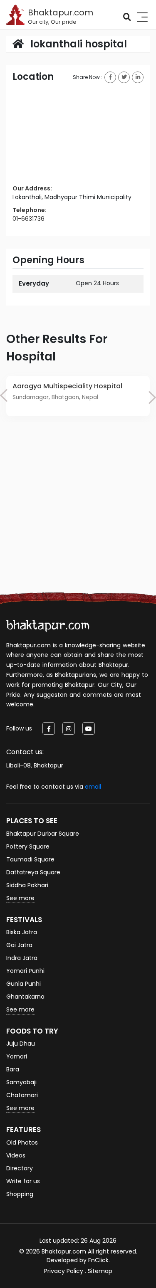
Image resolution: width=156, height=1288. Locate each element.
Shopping (19, 1194)
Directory (19, 1168)
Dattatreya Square (33, 872)
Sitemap (100, 1271)
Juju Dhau (20, 1043)
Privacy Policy (63, 1271)
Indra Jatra (21, 958)
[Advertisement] (78, 517)
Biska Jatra (21, 932)
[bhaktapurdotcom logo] (47, 626)
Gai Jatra (19, 945)
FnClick (98, 1260)
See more (20, 898)
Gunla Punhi (23, 984)
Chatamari (22, 1095)
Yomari (16, 1056)
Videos (15, 1155)
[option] (78, 396)
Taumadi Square (30, 859)
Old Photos (22, 1142)
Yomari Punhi (25, 971)
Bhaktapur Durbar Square (42, 833)
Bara (12, 1069)
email (93, 786)
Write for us (23, 1181)
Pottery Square (28, 846)
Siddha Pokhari (27, 885)
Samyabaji (21, 1082)
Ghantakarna (25, 996)
